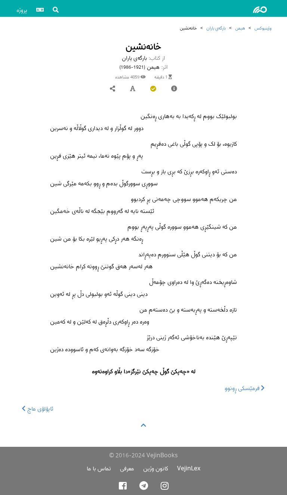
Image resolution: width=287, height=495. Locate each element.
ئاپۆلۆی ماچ (39, 408)
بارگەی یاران (216, 27)
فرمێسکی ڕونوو (243, 388)
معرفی (127, 468)
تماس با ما (99, 468)
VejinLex (188, 468)
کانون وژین (155, 468)
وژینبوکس (262, 27)
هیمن (240, 27)
